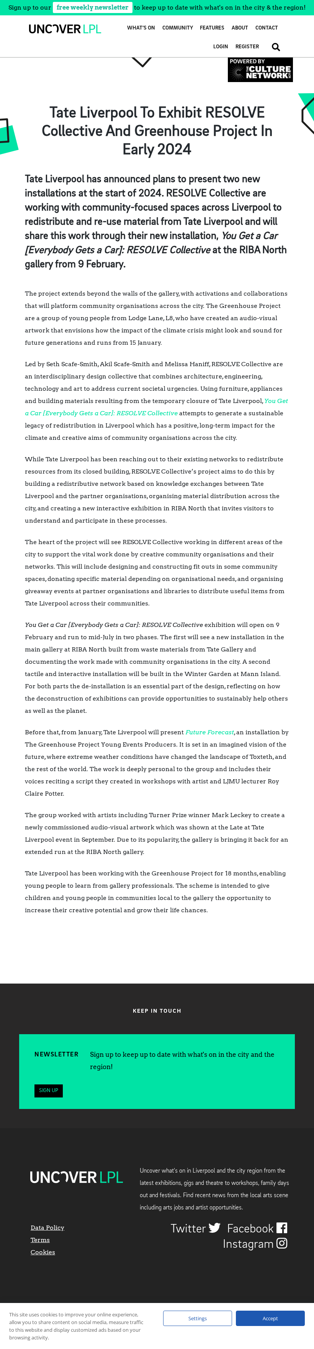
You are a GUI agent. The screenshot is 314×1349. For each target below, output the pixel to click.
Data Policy (47, 1227)
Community (177, 28)
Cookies (43, 1252)
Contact (266, 28)
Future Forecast (209, 732)
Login (220, 47)
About (240, 28)
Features (212, 28)
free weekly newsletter (93, 7)
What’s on (141, 28)
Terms (40, 1240)
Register (247, 47)
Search (273, 47)
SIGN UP (48, 1091)
